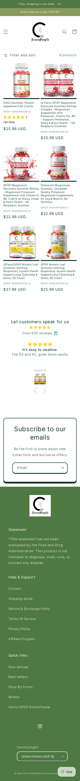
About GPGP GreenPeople (29, 707)
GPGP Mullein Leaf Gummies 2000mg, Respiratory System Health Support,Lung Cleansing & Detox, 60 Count (58, 271)
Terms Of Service (22, 619)
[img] (40, 328)
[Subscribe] (62, 467)
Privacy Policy (19, 629)
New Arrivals (19, 667)
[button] (5, 32)
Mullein (14, 697)
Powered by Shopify (56, 773)
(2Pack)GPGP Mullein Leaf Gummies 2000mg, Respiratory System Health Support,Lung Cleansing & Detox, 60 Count (20, 271)
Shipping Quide (21, 599)
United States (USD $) (38, 756)
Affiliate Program (22, 639)
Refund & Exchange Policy (29, 609)
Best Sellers (18, 677)
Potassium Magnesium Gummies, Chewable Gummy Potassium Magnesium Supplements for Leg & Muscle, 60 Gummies (57, 193)
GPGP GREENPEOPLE (34, 773)
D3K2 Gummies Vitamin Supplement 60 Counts (18, 104)
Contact (15, 589)
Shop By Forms (21, 687)
